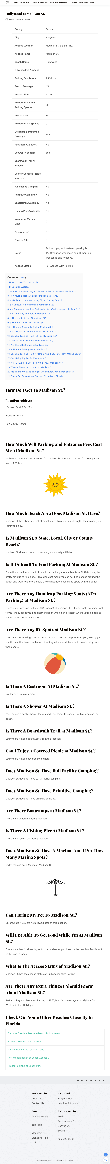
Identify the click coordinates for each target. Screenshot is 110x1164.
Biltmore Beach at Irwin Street (24, 1041)
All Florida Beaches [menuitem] (40, 2)
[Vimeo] (95, 1080)
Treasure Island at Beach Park (24, 1065)
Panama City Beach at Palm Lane (26, 1049)
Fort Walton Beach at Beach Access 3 (29, 1057)
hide (22, 277)
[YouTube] (91, 1080)
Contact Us (38, 1103)
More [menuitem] (92, 2)
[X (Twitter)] (82, 1080)
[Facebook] (78, 1080)
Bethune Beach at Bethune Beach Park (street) (34, 1033)
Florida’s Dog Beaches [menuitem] (80, 2)
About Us (37, 1098)
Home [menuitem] (16, 2)
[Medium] (104, 1080)
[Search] (104, 2)
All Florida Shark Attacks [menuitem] (59, 2)
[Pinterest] (99, 1080)
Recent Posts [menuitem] (25, 2)
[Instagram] (86, 1080)
